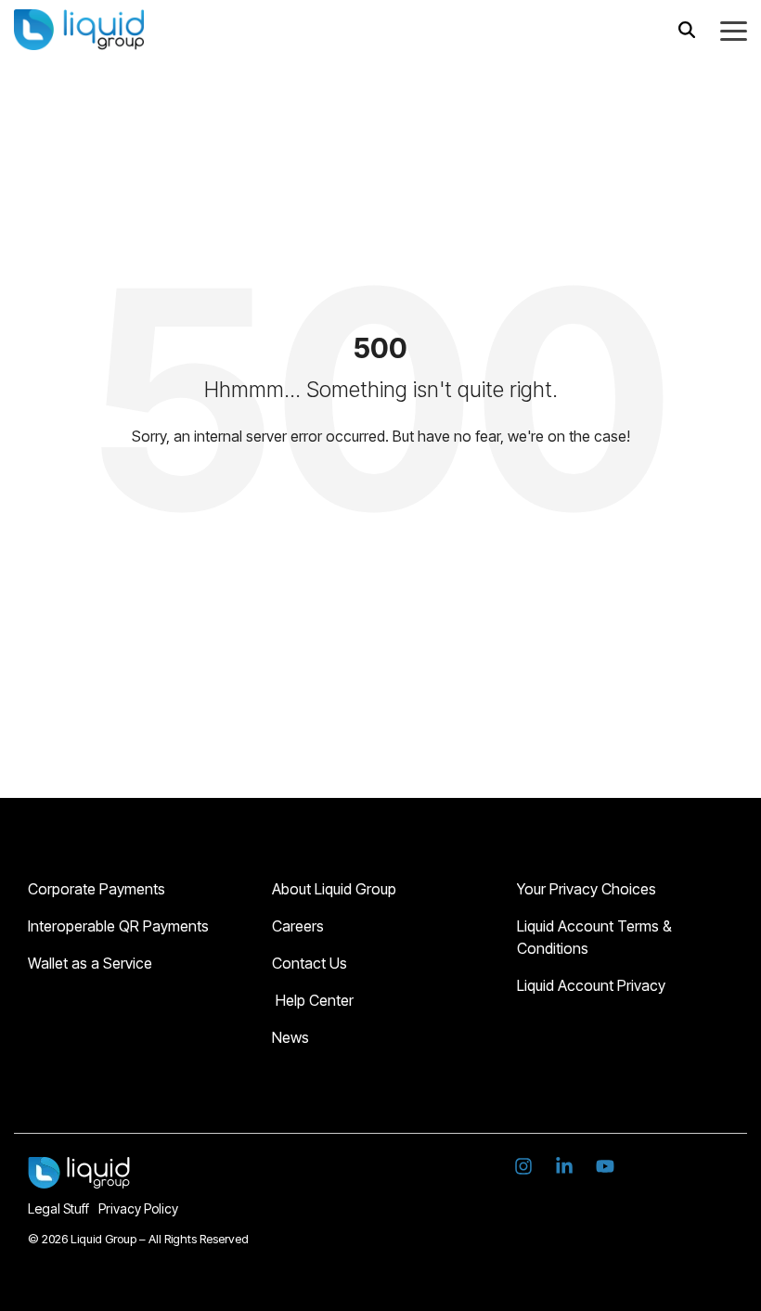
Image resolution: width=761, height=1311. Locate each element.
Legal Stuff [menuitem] (58, 1208)
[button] (733, 29)
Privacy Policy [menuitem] (138, 1208)
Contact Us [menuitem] (309, 963)
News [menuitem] (290, 1037)
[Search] (687, 29)
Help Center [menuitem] (313, 1000)
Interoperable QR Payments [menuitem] (120, 926)
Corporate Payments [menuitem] (96, 889)
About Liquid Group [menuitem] (334, 889)
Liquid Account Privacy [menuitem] (591, 985)
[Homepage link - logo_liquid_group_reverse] (79, 1178)
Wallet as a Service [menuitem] (90, 963)
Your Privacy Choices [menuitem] (586, 889)
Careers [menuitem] (300, 926)
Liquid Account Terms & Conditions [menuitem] (596, 937)
